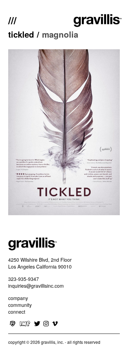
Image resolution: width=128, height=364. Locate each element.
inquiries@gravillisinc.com (36, 285)
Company (18, 298)
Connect (16, 311)
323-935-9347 (23, 278)
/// (12, 19)
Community (20, 304)
